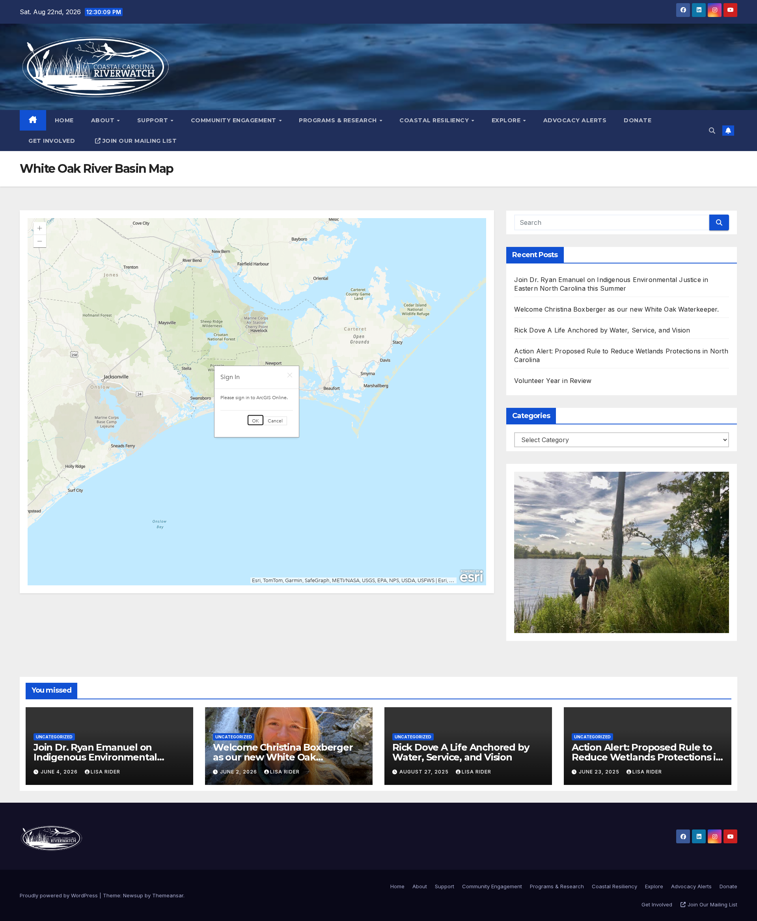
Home (64, 120)
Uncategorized (54, 736)
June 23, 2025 (600, 772)
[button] (712, 131)
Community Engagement (234, 120)
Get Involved (51, 140)
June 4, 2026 (60, 772)
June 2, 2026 (239, 772)
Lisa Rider (105, 772)
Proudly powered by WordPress (59, 895)
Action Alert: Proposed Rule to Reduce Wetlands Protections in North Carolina (647, 757)
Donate (637, 120)
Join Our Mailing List (140, 140)
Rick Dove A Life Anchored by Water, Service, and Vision (602, 330)
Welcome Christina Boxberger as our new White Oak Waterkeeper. (616, 309)
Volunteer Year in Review (552, 381)
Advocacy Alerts (575, 120)
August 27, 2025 (424, 772)
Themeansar (167, 895)
